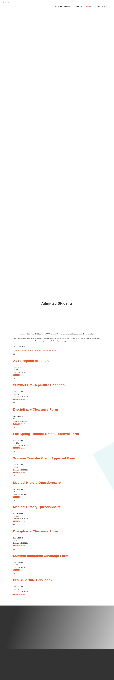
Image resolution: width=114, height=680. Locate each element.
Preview (22, 375)
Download (16, 375)
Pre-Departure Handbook (32, 580)
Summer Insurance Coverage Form (40, 556)
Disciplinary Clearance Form (35, 409)
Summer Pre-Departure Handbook (40, 385)
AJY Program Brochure (31, 361)
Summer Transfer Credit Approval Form (44, 458)
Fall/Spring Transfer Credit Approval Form (46, 434)
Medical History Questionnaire (37, 482)
